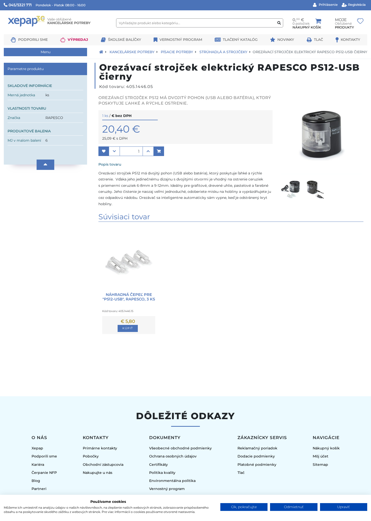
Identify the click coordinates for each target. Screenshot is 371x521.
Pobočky (91, 456)
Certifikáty (158, 464)
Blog (36, 480)
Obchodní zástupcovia (103, 464)
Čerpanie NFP (44, 472)
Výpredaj (78, 39)
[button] (103, 151)
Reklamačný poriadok (257, 448)
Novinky (285, 39)
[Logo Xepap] (58, 31)
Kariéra (38, 464)
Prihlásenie (328, 5)
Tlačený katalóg (240, 39)
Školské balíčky (124, 39)
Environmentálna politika (172, 480)
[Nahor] (45, 165)
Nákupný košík (326, 448)
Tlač (318, 39)
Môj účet (320, 456)
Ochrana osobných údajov (173, 456)
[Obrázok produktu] (321, 173)
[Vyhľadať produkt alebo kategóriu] (279, 23)
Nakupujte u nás (97, 472)
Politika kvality (162, 472)
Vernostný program (181, 39)
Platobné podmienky (256, 464)
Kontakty (350, 39)
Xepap (37, 448)
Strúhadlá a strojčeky (223, 52)
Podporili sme (33, 39)
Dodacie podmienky (256, 456)
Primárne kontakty (100, 448)
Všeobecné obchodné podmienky (180, 448)
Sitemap (320, 464)
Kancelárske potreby (132, 52)
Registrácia (356, 5)
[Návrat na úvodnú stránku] (101, 52)
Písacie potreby (177, 52)
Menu (45, 52)
